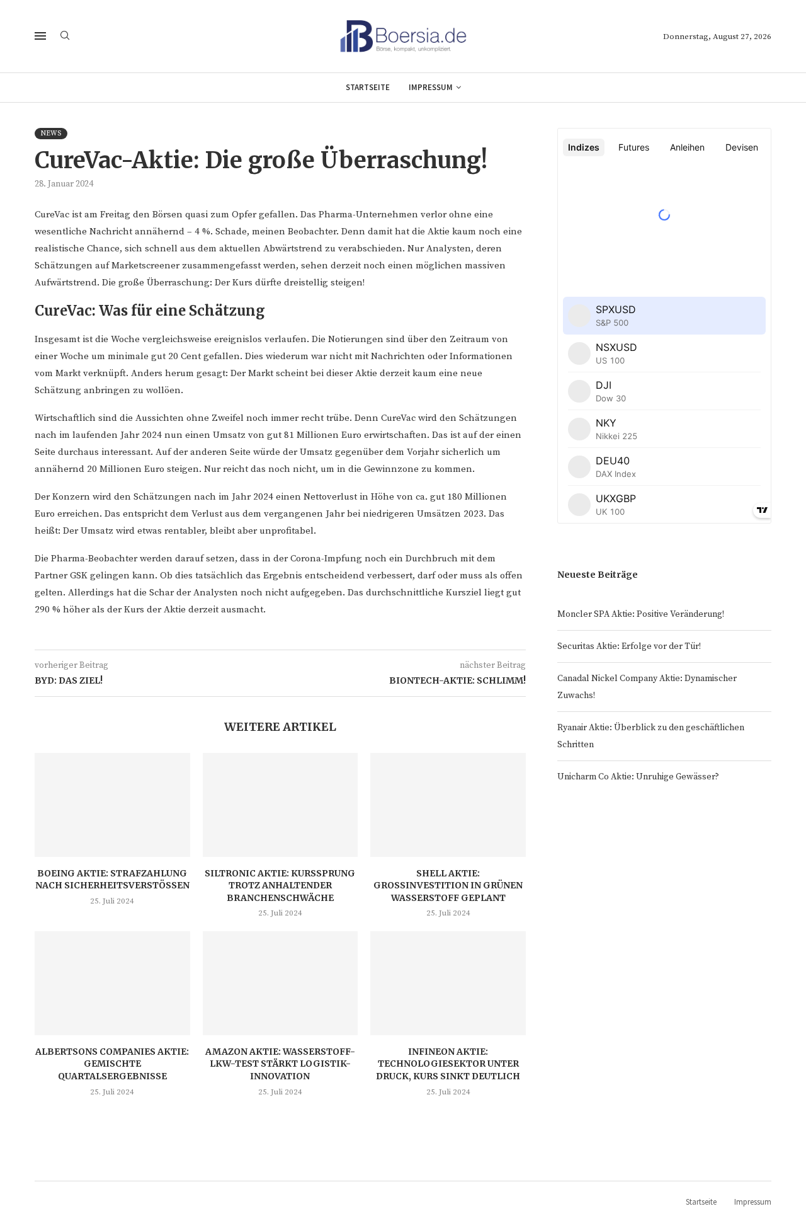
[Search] (65, 36)
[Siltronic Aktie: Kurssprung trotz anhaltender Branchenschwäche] (280, 804)
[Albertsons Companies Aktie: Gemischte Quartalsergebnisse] (112, 983)
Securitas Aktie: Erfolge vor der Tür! (629, 646)
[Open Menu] (40, 36)
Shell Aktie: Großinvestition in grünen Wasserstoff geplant (448, 885)
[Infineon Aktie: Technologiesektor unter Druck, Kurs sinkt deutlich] (448, 983)
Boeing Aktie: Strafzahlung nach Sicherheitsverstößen (112, 880)
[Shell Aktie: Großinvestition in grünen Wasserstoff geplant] (448, 804)
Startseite (368, 87)
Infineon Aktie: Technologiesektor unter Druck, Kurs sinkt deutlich (448, 1064)
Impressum (431, 87)
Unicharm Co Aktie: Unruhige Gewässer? (638, 777)
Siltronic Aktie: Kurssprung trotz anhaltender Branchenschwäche (280, 885)
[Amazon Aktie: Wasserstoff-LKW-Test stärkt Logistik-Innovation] (280, 983)
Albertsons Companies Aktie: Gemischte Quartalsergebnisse (112, 1064)
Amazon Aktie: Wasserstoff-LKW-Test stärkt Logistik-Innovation (280, 1064)
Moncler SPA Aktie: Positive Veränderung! (640, 614)
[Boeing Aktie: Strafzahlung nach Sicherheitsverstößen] (112, 804)
